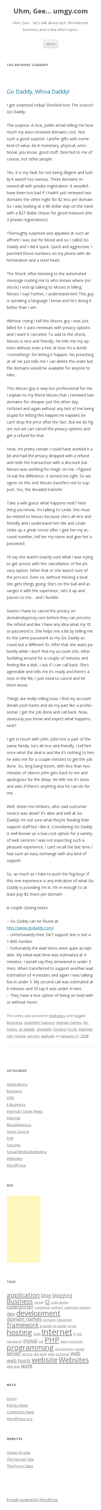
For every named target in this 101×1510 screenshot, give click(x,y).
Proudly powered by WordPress (32, 1499)
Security (13, 1144)
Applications (17, 1084)
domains (49, 1320)
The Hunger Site (20, 1459)
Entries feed (17, 1405)
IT (75, 1334)
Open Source (18, 1131)
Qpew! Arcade (19, 1452)
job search (14, 1341)
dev (11, 1313)
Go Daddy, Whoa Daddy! (38, 91)
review (20, 1035)
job (79, 1334)
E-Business (16, 1104)
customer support (39, 1022)
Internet (85, 1029)
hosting (59, 1029)
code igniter (60, 1302)
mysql (30, 1340)
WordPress (16, 1165)
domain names (69, 1022)
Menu (50, 44)
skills (51, 1354)
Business (14, 1022)
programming (30, 1347)
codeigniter (20, 1306)
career (39, 1302)
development (38, 1313)
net (9, 1035)
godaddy (44, 1029)
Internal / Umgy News (25, 1111)
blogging (62, 1295)
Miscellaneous (19, 1124)
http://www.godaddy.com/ (30, 928)
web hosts (19, 1360)
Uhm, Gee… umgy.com (50, 11)
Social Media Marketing (26, 1151)
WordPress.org (19, 1418)
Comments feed (20, 1411)
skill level (40, 1354)
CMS (10, 1097)
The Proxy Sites (20, 1465)
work (27, 1365)
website (48, 1035)
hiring (72, 1326)
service (33, 1035)
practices (75, 1341)
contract (56, 1307)
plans (64, 1341)
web (75, 1353)
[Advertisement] (23, 1229)
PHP (10, 1138)
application (23, 1295)
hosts (72, 1029)
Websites (57, 1015)
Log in (12, 1398)
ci (47, 1301)
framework (23, 1324)
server (14, 1353)
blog (46, 1295)
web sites (13, 1366)
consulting (42, 1307)
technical (62, 1354)
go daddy (27, 1029)
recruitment (64, 1349)
